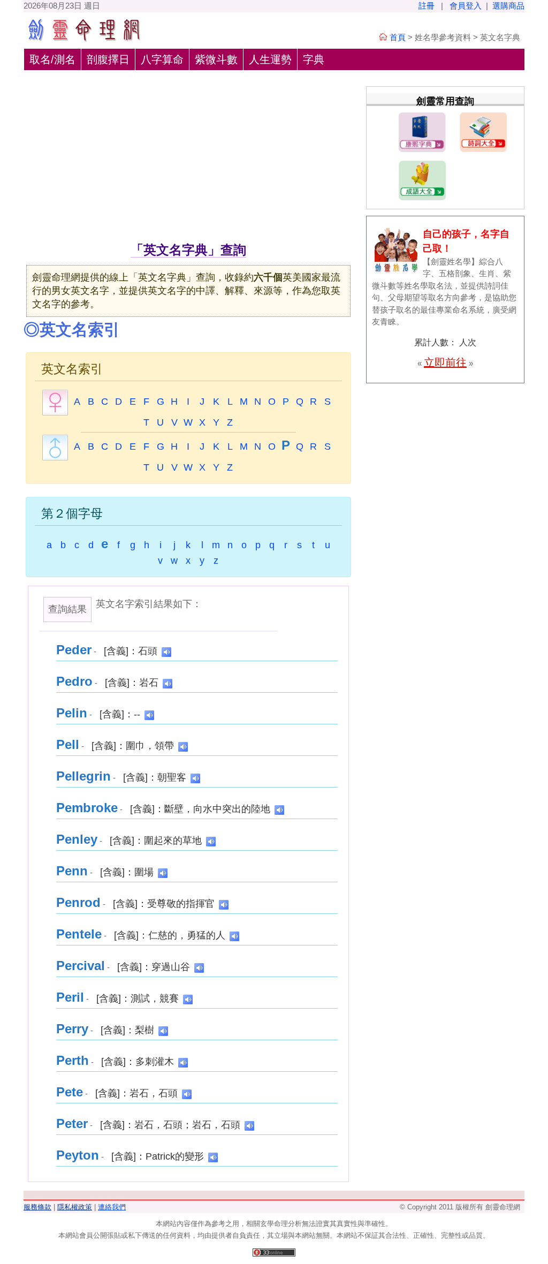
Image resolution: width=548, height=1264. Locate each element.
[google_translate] (166, 651)
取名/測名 (52, 59)
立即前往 (445, 362)
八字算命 (162, 59)
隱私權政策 (74, 1207)
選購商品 (508, 5)
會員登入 (466, 5)
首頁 (398, 37)
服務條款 (37, 1207)
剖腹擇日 (108, 59)
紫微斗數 (216, 59)
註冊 (426, 5)
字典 (313, 59)
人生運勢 (270, 59)
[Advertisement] (188, 160)
